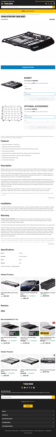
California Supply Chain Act (39, 430)
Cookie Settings (48, 430)
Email (2, 394)
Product (25, 86)
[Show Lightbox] (28, 42)
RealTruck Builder (51, 1)
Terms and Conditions (28, 432)
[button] (28, 411)
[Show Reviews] (52, 19)
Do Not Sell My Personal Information (26, 430)
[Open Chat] (46, 3)
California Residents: (10, 266)
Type (25, 91)
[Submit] (53, 397)
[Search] (53, 7)
